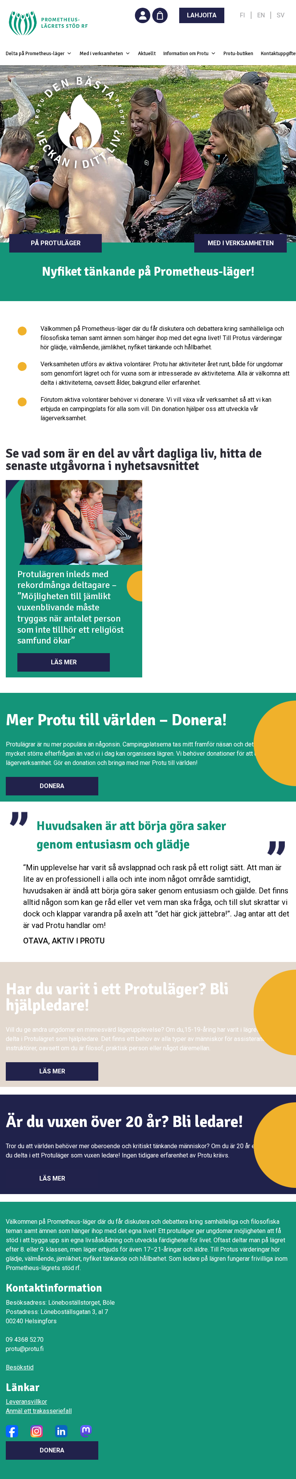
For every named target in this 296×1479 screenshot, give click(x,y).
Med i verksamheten (241, 243)
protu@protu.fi (25, 1349)
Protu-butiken (238, 54)
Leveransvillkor (26, 1401)
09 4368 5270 (25, 1339)
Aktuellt (147, 54)
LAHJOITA (202, 15)
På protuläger (56, 243)
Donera (52, 786)
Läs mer (64, 662)
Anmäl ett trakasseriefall (39, 1411)
